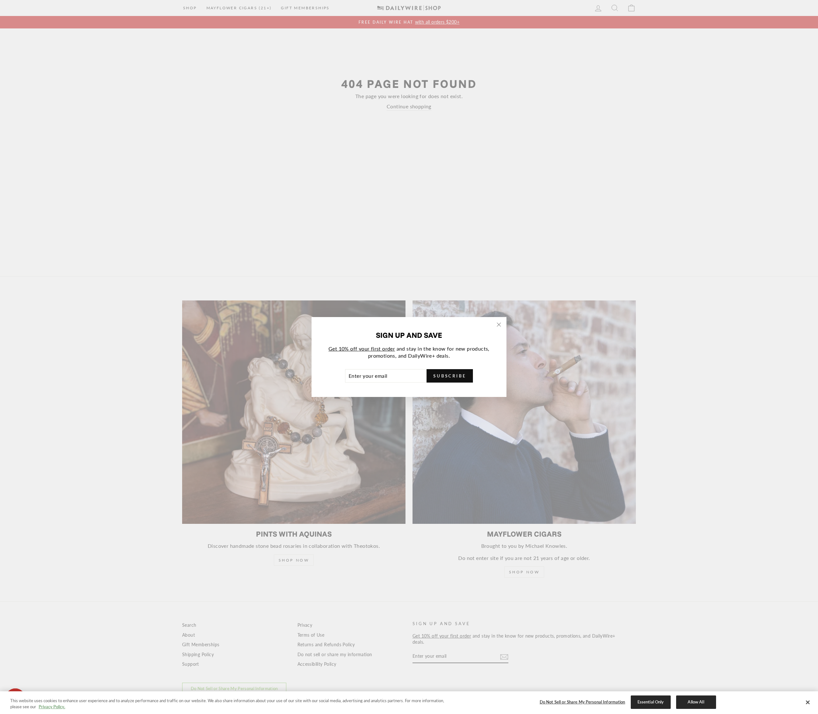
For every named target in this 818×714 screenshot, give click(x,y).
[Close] (808, 702)
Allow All (696, 701)
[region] (409, 702)
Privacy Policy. (52, 707)
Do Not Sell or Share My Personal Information (582, 701)
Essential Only (650, 701)
